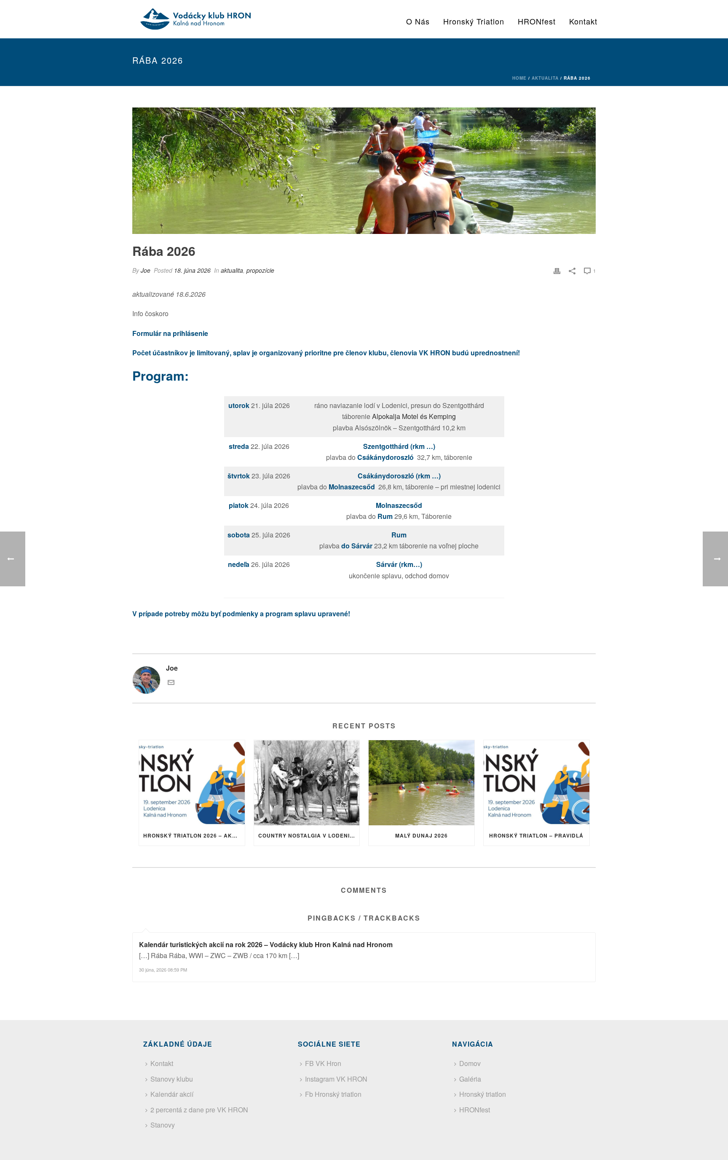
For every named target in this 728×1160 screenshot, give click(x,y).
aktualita (545, 78)
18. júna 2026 (192, 270)
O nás (418, 21)
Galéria (470, 1079)
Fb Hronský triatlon (333, 1094)
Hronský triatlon (473, 21)
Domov (470, 1063)
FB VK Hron (323, 1063)
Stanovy (162, 1125)
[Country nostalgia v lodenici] (307, 782)
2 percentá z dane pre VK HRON (199, 1109)
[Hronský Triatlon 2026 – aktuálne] (192, 782)
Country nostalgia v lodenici (307, 835)
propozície (260, 270)
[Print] (557, 270)
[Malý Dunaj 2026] (421, 782)
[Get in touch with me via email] (171, 683)
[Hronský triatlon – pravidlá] (536, 782)
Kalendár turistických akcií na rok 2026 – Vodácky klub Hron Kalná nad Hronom (266, 944)
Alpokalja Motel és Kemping (414, 416)
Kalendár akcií (171, 1094)
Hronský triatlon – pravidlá (536, 835)
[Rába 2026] (364, 170)
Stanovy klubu (171, 1079)
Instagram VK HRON (336, 1079)
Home (519, 78)
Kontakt (583, 21)
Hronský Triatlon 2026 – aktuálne (194, 835)
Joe (145, 270)
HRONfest (537, 21)
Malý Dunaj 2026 (421, 835)
